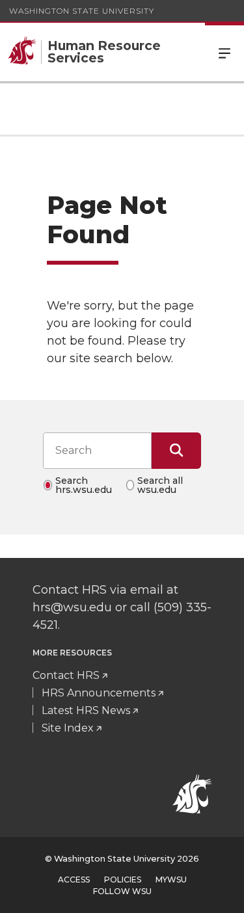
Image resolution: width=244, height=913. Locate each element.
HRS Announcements (99, 693)
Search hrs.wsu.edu (83, 485)
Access (74, 879)
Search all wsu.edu (160, 485)
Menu (224, 52)
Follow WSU (122, 891)
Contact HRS (66, 675)
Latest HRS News (86, 710)
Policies (122, 879)
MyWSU (171, 879)
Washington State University (81, 11)
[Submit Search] (176, 450)
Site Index (68, 728)
